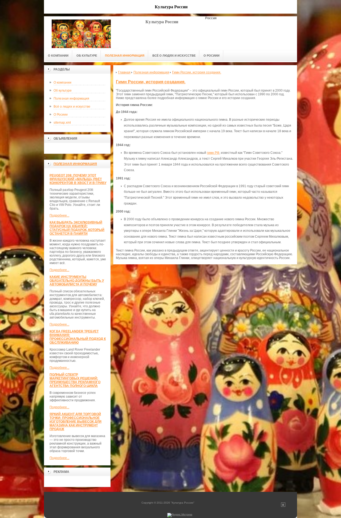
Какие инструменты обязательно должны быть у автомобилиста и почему (77, 280)
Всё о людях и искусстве (72, 106)
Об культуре (63, 90)
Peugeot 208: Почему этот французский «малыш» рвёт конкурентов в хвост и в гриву (78, 179)
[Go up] (283, 505)
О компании (62, 82)
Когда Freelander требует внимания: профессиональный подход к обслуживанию (78, 336)
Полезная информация (71, 98)
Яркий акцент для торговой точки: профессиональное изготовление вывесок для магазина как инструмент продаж (76, 421)
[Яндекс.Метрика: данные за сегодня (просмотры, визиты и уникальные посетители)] (179, 515)
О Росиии (61, 114)
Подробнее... (59, 215)
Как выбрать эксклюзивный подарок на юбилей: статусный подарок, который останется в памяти (77, 228)
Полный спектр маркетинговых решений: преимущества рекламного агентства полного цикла (75, 380)
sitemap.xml (62, 122)
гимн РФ (213, 153)
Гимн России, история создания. (150, 82)
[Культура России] (81, 32)
